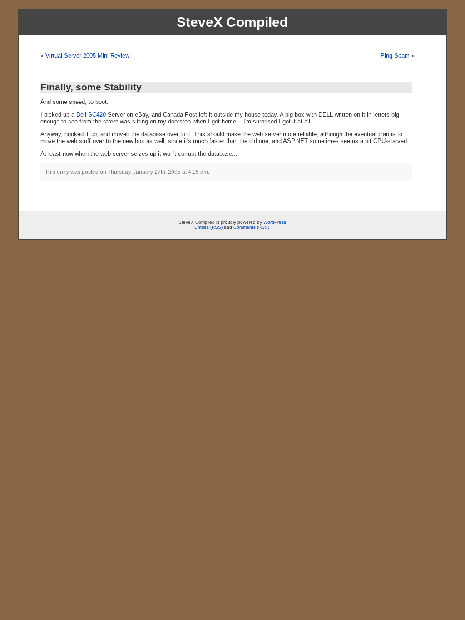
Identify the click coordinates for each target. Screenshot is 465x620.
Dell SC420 (91, 114)
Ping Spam (395, 55)
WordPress (274, 222)
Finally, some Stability (91, 87)
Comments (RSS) (251, 227)
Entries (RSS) (208, 227)
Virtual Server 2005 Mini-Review (87, 55)
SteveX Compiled (232, 22)
